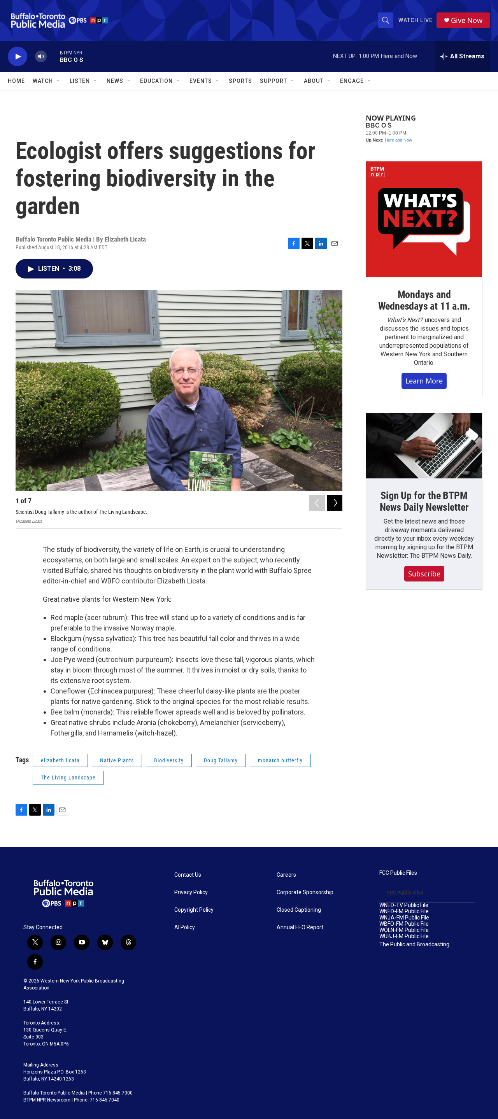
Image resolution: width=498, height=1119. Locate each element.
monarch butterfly (280, 760)
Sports (240, 81)
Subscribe (424, 573)
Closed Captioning (299, 910)
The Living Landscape (68, 777)
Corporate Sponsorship (305, 892)
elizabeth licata (60, 760)
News (115, 81)
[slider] (53, 56)
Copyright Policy (194, 910)
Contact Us (187, 875)
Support (273, 81)
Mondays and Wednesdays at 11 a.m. (424, 300)
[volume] (40, 56)
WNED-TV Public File (403, 905)
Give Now (466, 20)
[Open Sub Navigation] (59, 81)
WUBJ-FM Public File (404, 936)
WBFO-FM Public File (404, 924)
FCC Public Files (398, 873)
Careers (286, 875)
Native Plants (117, 760)
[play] (17, 56)
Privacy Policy (191, 892)
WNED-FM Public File (404, 911)
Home (16, 81)
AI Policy (184, 927)
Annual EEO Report (300, 927)
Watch (43, 81)
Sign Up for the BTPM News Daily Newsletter (424, 501)
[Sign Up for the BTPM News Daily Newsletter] (424, 445)
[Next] (334, 503)
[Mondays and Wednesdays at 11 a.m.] (424, 219)
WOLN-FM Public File (404, 930)
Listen (80, 81)
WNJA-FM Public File (404, 918)
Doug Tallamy (221, 760)
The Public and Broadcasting (414, 944)
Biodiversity (169, 760)
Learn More (424, 380)
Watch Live (415, 20)
